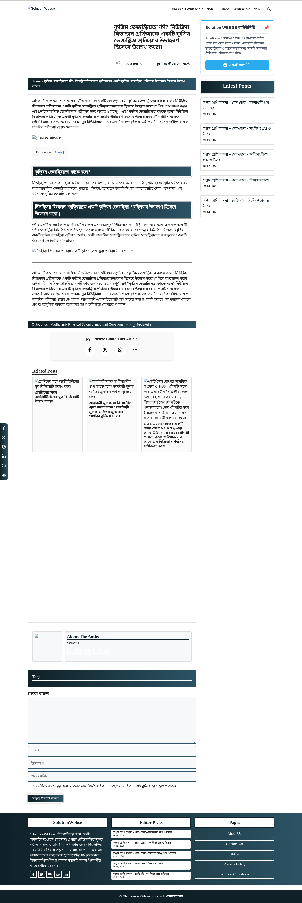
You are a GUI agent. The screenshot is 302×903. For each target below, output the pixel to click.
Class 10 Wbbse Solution (192, 9)
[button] (269, 9)
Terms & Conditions (234, 874)
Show (58, 153)
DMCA (234, 854)
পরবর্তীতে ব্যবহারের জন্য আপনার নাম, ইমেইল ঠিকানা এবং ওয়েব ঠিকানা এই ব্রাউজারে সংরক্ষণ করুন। (105, 786)
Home (36, 81)
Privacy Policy (235, 864)
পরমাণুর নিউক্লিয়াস (138, 325)
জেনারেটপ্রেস (174, 896)
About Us (235, 833)
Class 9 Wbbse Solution (240, 9)
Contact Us (234, 844)
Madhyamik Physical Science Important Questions (87, 325)
